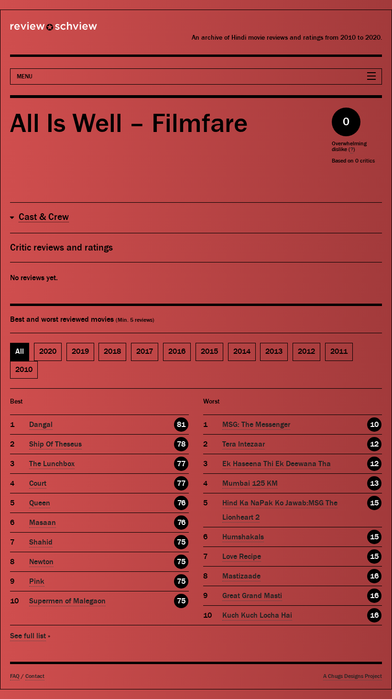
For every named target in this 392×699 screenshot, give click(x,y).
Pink (36, 581)
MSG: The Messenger (256, 424)
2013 (274, 351)
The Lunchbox (52, 464)
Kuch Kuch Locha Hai (257, 615)
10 (374, 424)
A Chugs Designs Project (352, 676)
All (19, 351)
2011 (339, 351)
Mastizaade (241, 576)
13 (374, 483)
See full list (28, 636)
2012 (306, 351)
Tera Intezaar (243, 444)
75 (181, 542)
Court (37, 483)
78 (181, 444)
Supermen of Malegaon (67, 601)
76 (181, 503)
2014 (241, 351)
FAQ (15, 676)
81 (181, 424)
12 (374, 444)
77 (181, 464)
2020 (47, 351)
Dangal (41, 424)
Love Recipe (241, 556)
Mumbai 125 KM (250, 483)
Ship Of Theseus (55, 444)
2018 (112, 351)
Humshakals (243, 537)
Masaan (42, 522)
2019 (80, 351)
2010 (24, 369)
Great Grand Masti (252, 596)
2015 (209, 351)
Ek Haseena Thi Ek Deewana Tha (276, 464)
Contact (34, 676)
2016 (176, 351)
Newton (41, 562)
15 (374, 503)
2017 (144, 351)
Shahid (41, 542)
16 (374, 576)
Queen (39, 503)
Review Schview (37, 30)
